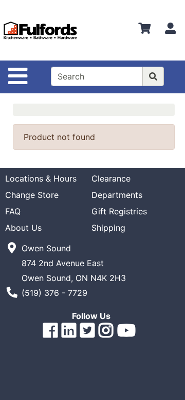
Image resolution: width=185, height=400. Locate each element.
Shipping (108, 228)
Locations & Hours (41, 178)
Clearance (111, 178)
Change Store (32, 195)
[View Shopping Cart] (144, 30)
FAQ (13, 211)
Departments (116, 195)
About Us (23, 228)
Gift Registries (119, 211)
